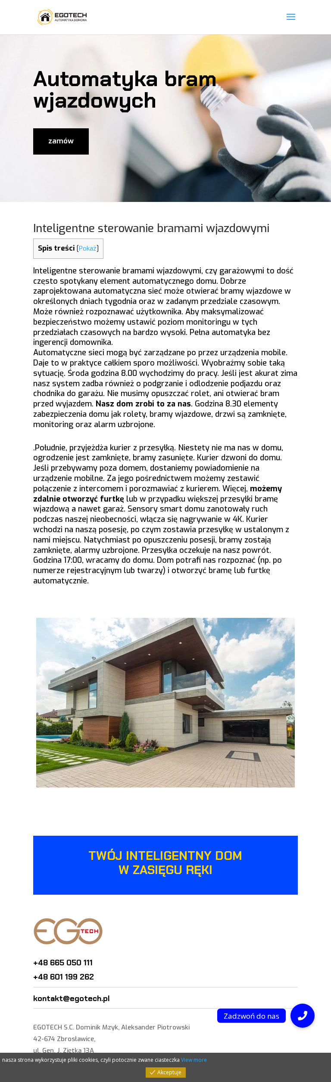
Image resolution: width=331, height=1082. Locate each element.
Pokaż (88, 248)
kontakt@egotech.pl (71, 998)
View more (194, 1059)
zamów (61, 141)
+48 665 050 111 (63, 963)
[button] (302, 1016)
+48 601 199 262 (63, 977)
